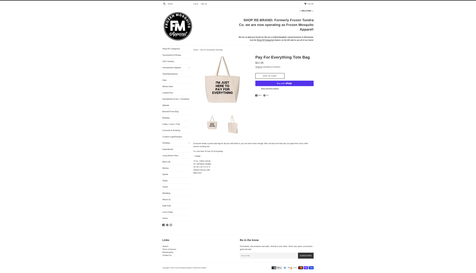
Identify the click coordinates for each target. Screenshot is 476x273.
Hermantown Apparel (176, 68)
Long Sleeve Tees (170, 155)
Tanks (165, 181)
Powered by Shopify (199, 268)
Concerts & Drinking (171, 130)
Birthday (166, 118)
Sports (165, 174)
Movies (165, 168)
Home (165, 218)
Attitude (165, 105)
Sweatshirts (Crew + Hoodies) (176, 99)
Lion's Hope (167, 212)
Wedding (166, 193)
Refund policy (167, 252)
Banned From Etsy (170, 111)
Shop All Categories (171, 49)
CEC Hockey (168, 61)
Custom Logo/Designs (172, 137)
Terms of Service (169, 249)
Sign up (204, 4)
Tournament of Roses (171, 55)
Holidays (176, 143)
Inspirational (167, 149)
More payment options (270, 88)
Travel (165, 187)
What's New (167, 86)
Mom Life (166, 162)
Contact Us (167, 255)
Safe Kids (166, 206)
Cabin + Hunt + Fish (171, 124)
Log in (195, 4)
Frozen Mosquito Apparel (183, 268)
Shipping (258, 67)
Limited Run (167, 93)
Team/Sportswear (170, 74)
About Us (166, 199)
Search (165, 246)
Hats (164, 80)
